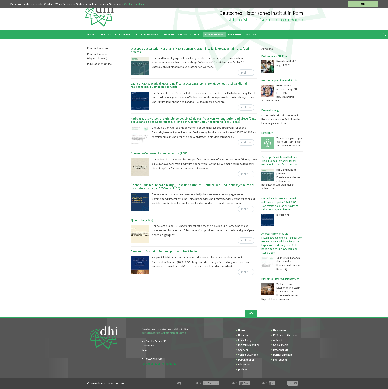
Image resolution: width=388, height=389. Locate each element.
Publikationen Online (99, 64)
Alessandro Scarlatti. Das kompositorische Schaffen (164, 251)
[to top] (251, 313)
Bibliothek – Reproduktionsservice (280, 279)
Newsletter (267, 133)
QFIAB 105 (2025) (142, 220)
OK (363, 4)
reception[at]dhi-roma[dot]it (159, 363)
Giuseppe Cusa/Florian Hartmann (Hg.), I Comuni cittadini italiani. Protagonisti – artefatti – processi (279, 160)
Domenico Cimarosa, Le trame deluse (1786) (159, 153)
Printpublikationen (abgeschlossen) (98, 56)
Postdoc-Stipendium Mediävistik (279, 80)
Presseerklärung (270, 110)
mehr (244, 72)
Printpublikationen (98, 48)
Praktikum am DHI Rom (274, 56)
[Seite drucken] (179, 383)
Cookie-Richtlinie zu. (136, 4)
